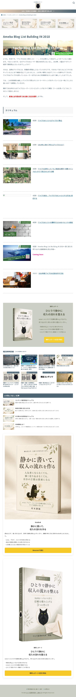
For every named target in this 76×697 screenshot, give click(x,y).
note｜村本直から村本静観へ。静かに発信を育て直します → (38, 11)
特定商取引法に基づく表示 (35, 689)
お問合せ (47, 689)
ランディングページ (12, 15)
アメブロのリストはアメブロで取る (50, 120)
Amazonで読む (38, 550)
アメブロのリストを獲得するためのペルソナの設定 (55, 222)
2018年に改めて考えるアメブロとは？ (51, 145)
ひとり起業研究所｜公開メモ (34, 693)
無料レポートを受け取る (54, 339)
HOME (4, 15)
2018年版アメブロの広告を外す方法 (51, 273)
